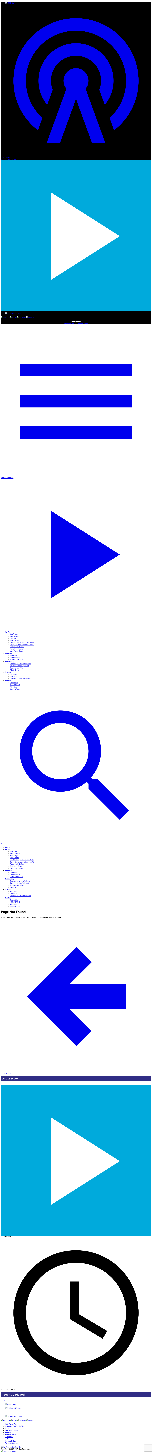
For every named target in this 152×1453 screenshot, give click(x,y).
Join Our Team (15, 689)
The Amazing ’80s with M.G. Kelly (22, 642)
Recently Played (13, 1394)
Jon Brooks (14, 634)
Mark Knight (14, 638)
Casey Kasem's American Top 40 (22, 644)
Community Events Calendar (20, 663)
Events (8, 672)
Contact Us (14, 682)
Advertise (13, 687)
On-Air (7, 632)
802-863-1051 (69, 323)
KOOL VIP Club (15, 685)
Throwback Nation (17, 647)
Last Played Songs (16, 651)
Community (9, 661)
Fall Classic (14, 674)
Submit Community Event (19, 666)
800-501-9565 (82, 323)
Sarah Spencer (15, 636)
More (3, 1400)
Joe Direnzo (14, 640)
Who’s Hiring (14, 670)
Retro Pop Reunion (17, 649)
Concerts (13, 676)
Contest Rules (15, 657)
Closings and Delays (17, 668)
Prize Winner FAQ (16, 659)
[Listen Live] (76, 1159)
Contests (8, 653)
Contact (8, 680)
